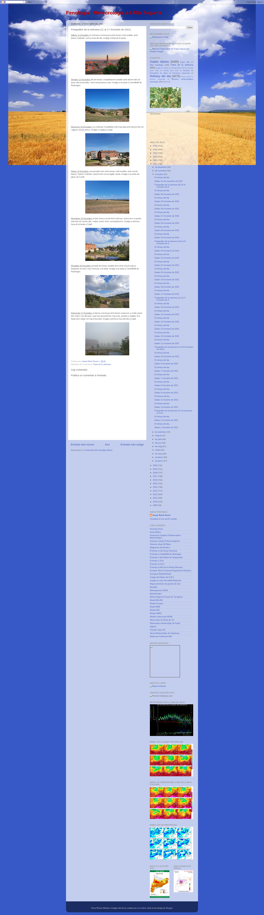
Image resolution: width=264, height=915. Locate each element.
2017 (155, 476)
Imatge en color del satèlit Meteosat (165, 580)
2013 (155, 491)
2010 (155, 502)
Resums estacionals (157, 79)
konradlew (142, 908)
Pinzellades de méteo (159, 73)
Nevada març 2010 (170, 70)
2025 (155, 150)
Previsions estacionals (181, 73)
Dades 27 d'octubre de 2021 (167, 216)
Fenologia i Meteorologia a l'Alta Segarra (114, 13)
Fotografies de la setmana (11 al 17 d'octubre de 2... (170, 299)
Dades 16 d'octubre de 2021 (167, 307)
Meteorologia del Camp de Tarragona (166, 597)
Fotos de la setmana (102, 364)
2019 (155, 469)
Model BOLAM (156, 600)
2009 (155, 505)
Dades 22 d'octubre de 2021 (167, 258)
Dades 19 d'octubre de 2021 (167, 280)
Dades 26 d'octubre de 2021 (167, 223)
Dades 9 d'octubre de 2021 (166, 364)
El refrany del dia (162, 177)
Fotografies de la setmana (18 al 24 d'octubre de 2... (170, 242)
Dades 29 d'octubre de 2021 (167, 201)
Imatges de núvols (162, 68)
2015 (155, 484)
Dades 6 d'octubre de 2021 (166, 385)
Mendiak (153, 587)
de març (159, 454)
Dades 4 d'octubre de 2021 (166, 400)
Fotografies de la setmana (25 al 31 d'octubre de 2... (170, 186)
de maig (159, 446)
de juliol (158, 439)
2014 (155, 487)
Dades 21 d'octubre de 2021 (167, 265)
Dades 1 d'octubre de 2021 (166, 427)
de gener (159, 461)
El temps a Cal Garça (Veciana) (163, 551)
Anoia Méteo (155, 532)
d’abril (158, 450)
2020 (155, 465)
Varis (165, 82)
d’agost (158, 436)
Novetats (186, 71)
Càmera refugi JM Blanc (160, 544)
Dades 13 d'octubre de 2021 (167, 329)
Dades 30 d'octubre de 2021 (167, 194)
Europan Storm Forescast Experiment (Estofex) (170, 571)
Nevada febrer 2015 (178, 68)
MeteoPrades (156, 594)
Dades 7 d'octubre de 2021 (166, 371)
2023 (155, 157)
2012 (155, 494)
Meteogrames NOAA (159, 590)
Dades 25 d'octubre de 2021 (167, 230)
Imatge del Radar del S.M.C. (162, 577)
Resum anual (185, 76)
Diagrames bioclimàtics (160, 547)
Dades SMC (185, 62)
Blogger (169, 908)
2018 (155, 473)
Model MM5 (155, 607)
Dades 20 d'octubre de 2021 (167, 272)
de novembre (161, 171)
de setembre (161, 432)
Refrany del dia (160, 76)
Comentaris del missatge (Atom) (98, 450)
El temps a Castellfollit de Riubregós (165, 554)
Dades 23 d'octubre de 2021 (167, 251)
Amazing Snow (156, 529)
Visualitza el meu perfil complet (163, 519)
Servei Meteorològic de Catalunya (164, 633)
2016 (155, 480)
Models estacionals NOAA (161, 617)
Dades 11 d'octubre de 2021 (167, 343)
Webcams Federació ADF (161, 636)
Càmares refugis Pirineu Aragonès (165, 541)
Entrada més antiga (132, 444)
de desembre (161, 167)
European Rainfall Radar (160, 574)
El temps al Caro (157, 564)
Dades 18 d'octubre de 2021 (167, 287)
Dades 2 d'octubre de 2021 (166, 420)
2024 (155, 153)
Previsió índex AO (157, 630)
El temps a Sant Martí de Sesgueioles (166, 557)
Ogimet (153, 627)
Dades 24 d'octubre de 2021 (167, 238)
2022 (155, 160)
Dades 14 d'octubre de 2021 (167, 322)
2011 (155, 498)
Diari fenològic (156, 65)
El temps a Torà (157, 561)
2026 (155, 146)
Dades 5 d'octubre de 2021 (166, 393)
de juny (158, 443)
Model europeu (156, 603)
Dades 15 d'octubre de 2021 (167, 314)
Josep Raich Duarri (161, 515)
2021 (155, 164)
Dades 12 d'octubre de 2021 (167, 336)
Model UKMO (156, 613)
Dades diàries (159, 61)
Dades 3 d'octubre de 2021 (166, 407)
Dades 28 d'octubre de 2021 (167, 209)
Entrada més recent (82, 444)
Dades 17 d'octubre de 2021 (167, 294)
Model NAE (155, 610)
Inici (107, 444)
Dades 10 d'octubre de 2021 (167, 356)
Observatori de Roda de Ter (162, 620)
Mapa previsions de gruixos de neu (165, 584)
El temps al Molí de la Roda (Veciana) (166, 567)
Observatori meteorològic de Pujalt (165, 623)
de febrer (159, 457)
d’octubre (159, 174)
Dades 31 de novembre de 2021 (169, 181)
